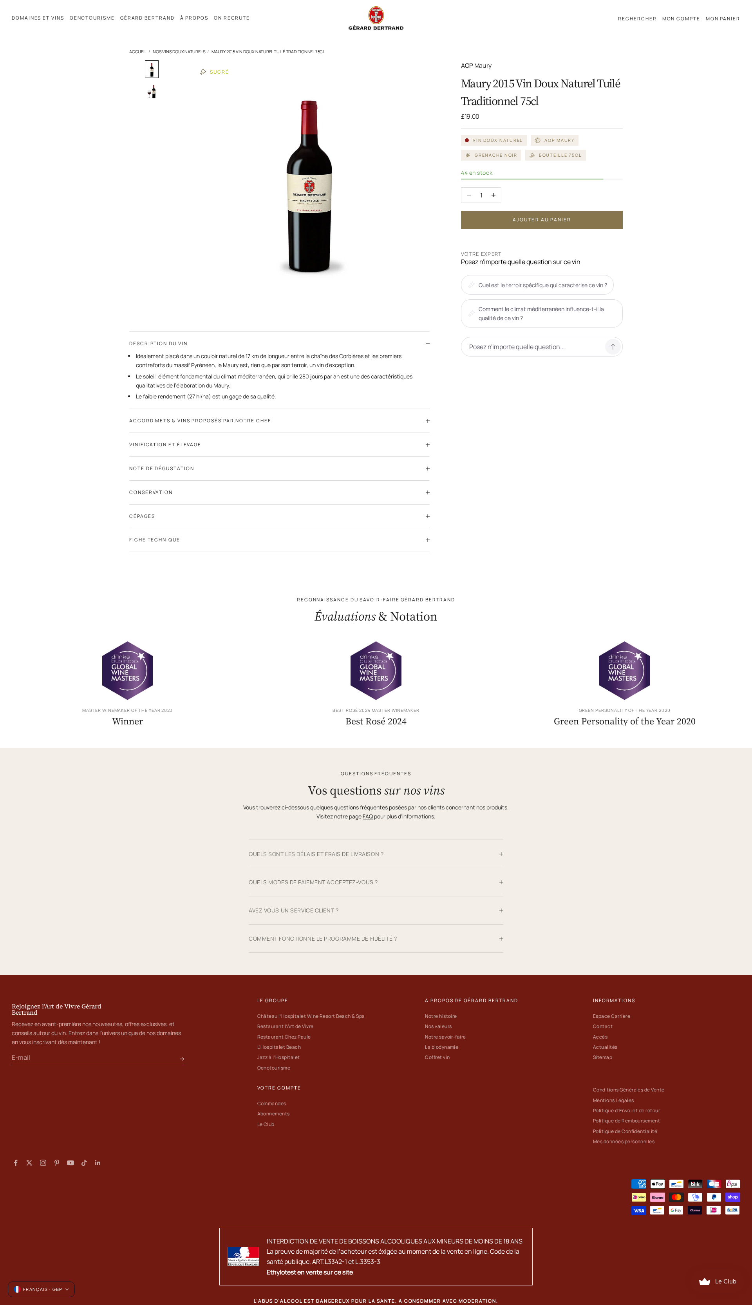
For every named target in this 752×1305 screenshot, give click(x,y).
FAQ (368, 816)
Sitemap (602, 1057)
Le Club (266, 1124)
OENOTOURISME (92, 17)
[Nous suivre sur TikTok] (84, 1163)
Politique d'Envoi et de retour (626, 1110)
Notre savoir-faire (445, 1037)
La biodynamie (441, 1047)
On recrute (232, 17)
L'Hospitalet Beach (279, 1047)
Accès (600, 1037)
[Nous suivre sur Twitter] (29, 1163)
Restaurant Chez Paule (284, 1037)
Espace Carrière (611, 1016)
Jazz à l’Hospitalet (278, 1057)
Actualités (605, 1047)
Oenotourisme (274, 1067)
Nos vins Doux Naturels (179, 51)
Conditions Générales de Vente (629, 1089)
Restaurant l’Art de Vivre (285, 1026)
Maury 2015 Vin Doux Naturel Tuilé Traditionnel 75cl (268, 51)
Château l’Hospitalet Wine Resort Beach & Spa (311, 1016)
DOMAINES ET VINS (38, 17)
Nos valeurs (438, 1026)
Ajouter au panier (542, 219)
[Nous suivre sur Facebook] (16, 1163)
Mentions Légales (613, 1100)
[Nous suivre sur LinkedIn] (98, 1163)
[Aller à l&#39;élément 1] (152, 69)
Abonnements (273, 1113)
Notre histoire (441, 1016)
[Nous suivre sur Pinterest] (57, 1163)
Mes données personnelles (624, 1141)
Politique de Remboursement (626, 1120)
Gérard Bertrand (147, 17)
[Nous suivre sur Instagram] (43, 1163)
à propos (194, 17)
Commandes (271, 1103)
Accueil (137, 51)
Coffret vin (437, 1057)
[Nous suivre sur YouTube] (70, 1163)
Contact (603, 1026)
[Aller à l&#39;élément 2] (152, 91)
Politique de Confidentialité (625, 1131)
